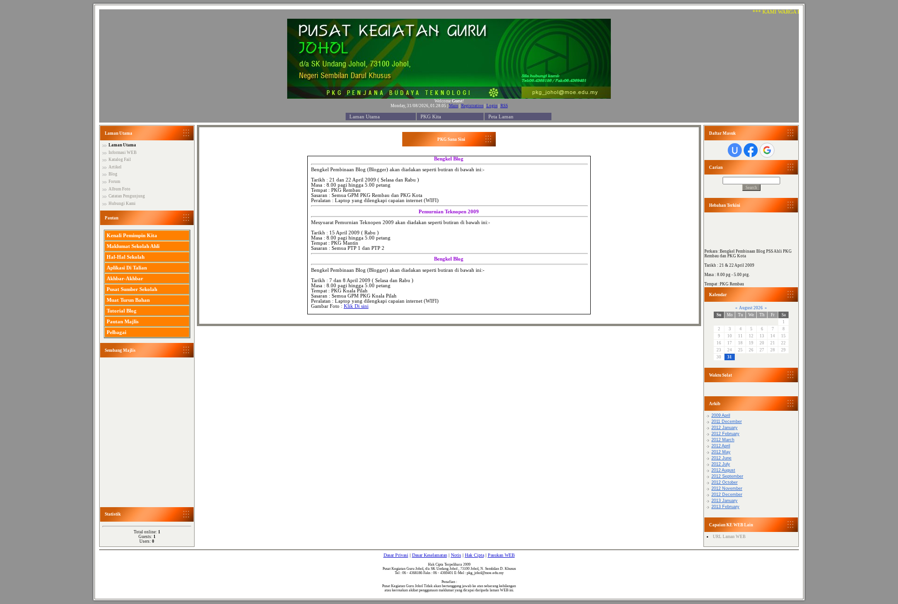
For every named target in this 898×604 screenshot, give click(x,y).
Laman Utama (364, 116)
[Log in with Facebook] (751, 150)
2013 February (725, 506)
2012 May (721, 452)
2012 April (720, 446)
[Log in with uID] (735, 150)
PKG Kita (430, 116)
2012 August (723, 470)
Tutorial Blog (122, 310)
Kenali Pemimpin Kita (132, 235)
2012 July (720, 464)
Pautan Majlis (122, 321)
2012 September (727, 476)
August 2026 (751, 308)
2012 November (726, 488)
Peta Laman (501, 116)
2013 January (724, 500)
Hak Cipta (474, 555)
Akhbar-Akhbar (125, 278)
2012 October (724, 482)
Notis (456, 555)
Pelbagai (116, 332)
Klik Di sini (356, 306)
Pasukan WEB (501, 555)
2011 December (726, 421)
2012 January (724, 427)
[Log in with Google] (767, 150)
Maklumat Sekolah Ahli (133, 246)
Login (492, 105)
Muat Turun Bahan (128, 300)
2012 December (726, 494)
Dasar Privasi (396, 555)
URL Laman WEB (729, 536)
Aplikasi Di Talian (127, 267)
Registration (472, 105)
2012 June (721, 458)
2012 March (722, 439)
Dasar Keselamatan (429, 555)
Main (453, 105)
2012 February (725, 433)
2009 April (720, 415)
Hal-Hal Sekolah (126, 257)
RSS (504, 105)
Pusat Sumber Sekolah (132, 289)
